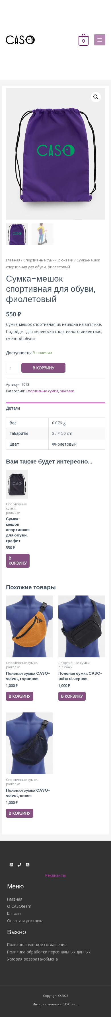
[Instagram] (11, 865)
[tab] (55, 408)
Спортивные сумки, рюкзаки (48, 260)
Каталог (14, 913)
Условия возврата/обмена (32, 959)
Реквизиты (55, 875)
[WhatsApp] (28, 865)
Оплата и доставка (25, 920)
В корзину (43, 367)
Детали (13, 408)
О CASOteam (19, 906)
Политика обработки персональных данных (49, 952)
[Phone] (19, 865)
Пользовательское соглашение (37, 944)
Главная (13, 260)
